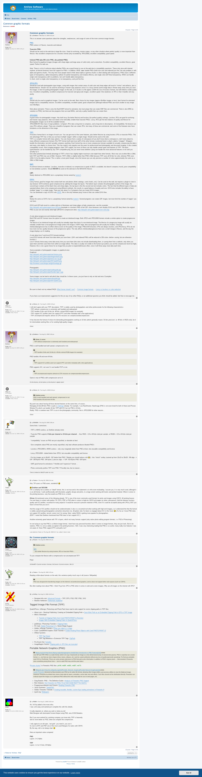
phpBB (64, 761)
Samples (48, 642)
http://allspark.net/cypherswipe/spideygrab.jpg (45, 270)
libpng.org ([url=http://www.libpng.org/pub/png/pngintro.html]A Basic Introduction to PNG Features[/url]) (68, 652)
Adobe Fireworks (38, 672)
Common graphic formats (16, 23)
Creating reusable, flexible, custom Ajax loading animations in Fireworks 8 (79, 690)
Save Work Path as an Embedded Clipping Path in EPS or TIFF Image (108, 612)
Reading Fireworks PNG (67, 685)
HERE (59, 192)
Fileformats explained (55, 600)
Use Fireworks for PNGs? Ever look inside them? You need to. (66, 683)
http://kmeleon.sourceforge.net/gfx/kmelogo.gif (45, 263)
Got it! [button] (188, 773)
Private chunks (35, 665)
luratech (78, 175)
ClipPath (72, 638)
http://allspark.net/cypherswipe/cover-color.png (93, 210)
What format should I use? (66, 289)
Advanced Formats (54, 598)
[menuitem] (6, 15)
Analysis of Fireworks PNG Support (77, 681)
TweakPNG (50, 687)
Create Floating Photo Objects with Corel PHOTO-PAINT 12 (85, 630)
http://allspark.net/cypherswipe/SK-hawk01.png (46, 281)
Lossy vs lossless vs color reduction (108, 289)
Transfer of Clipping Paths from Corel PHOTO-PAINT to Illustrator (61, 618)
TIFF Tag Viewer (44, 636)
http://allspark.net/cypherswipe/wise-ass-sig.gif (45, 259)
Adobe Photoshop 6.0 (48, 626)
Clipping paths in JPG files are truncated (63, 644)
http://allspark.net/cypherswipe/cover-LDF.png (45, 207)
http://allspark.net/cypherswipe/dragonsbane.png (46, 256)
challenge (60, 406)
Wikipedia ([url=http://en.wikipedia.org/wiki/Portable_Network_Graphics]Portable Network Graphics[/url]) (68, 670)
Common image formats (85, 289)
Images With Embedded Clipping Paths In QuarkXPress (58, 620)
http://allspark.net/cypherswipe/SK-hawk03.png (46, 261)
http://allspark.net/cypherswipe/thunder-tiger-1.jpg (46, 272)
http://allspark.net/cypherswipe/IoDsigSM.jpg (45, 278)
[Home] (14, 7)
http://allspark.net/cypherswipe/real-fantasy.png (46, 254)
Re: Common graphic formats (42, 537)
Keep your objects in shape (63, 628)
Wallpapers (45, 692)
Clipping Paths (62, 624)
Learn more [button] (75, 773)
